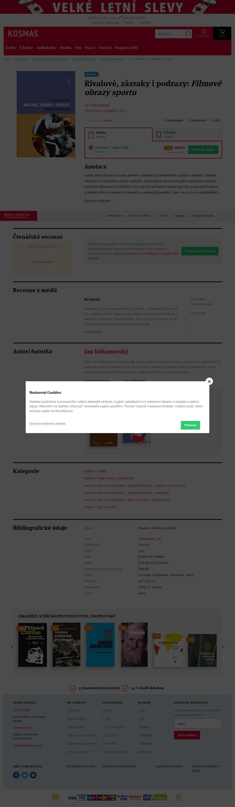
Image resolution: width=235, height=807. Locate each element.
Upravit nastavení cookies (47, 423)
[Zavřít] (209, 381)
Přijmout (190, 425)
